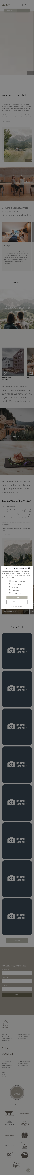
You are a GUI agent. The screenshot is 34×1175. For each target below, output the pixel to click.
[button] (17, 606)
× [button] (31, 567)
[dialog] (17, 587)
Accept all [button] (17, 597)
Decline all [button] (17, 602)
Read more (10, 577)
